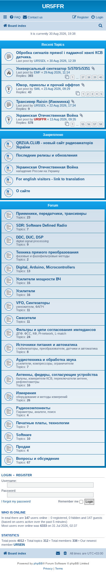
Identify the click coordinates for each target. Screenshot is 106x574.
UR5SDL (40, 60)
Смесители (26, 318)
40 (100, 77)
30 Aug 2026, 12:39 (62, 60)
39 (94, 77)
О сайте (23, 191)
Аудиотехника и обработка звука (46, 360)
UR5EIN (19, 544)
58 (100, 124)
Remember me (68, 501)
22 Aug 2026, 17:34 (62, 105)
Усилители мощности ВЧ (38, 279)
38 (88, 77)
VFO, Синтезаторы (33, 303)
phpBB (38, 563)
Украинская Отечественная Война (47, 115)
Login (6, 475)
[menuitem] (15, 17)
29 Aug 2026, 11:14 (57, 72)
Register (24, 475)
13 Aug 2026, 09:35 (63, 119)
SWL (37, 88)
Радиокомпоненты (33, 408)
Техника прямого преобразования (47, 252)
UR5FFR (40, 119)
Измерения (26, 393)
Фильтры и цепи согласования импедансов (56, 330)
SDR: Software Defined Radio (41, 225)
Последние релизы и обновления (46, 155)
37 (82, 77)
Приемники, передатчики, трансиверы (51, 213)
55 (82, 124)
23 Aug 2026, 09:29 (57, 88)
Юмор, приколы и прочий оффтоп (48, 85)
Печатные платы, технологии (42, 423)
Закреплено (53, 135)
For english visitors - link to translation (50, 179)
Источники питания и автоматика (46, 345)
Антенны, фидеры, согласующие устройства (57, 374)
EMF (37, 72)
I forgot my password (16, 501)
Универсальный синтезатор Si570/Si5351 (53, 68)
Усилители (25, 291)
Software (23, 435)
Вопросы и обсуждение (37, 458)
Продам (23, 447)
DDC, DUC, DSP (30, 237)
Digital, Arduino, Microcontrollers (45, 267)
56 (88, 124)
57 (94, 124)
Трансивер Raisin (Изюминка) (43, 101)
